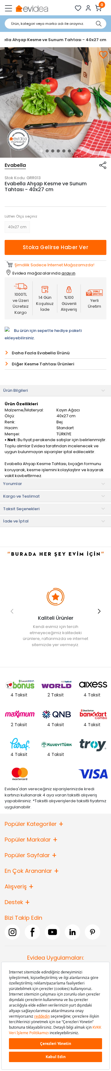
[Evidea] (31, 8)
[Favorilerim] (78, 8)
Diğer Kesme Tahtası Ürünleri (43, 364)
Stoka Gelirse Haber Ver (55, 247)
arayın (68, 273)
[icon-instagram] (12, 932)
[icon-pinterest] (92, 932)
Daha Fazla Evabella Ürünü (41, 353)
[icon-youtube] (52, 932)
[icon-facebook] (32, 932)
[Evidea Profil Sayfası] (88, 8)
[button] (41, 150)
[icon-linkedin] (72, 932)
